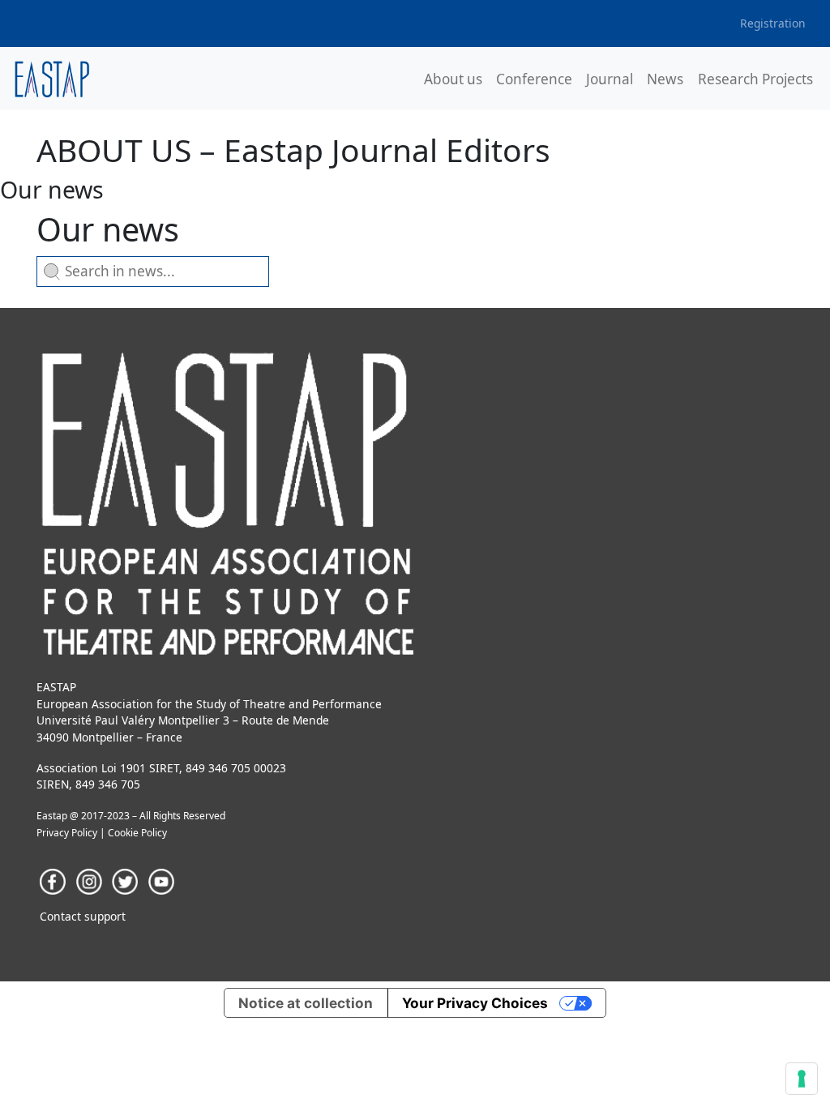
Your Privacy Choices (475, 1002)
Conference (534, 79)
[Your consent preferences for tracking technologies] (801, 1078)
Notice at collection (305, 1002)
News (665, 79)
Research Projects (755, 79)
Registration (773, 23)
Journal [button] (609, 79)
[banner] (52, 79)
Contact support (83, 916)
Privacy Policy (66, 833)
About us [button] (453, 79)
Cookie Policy (137, 833)
